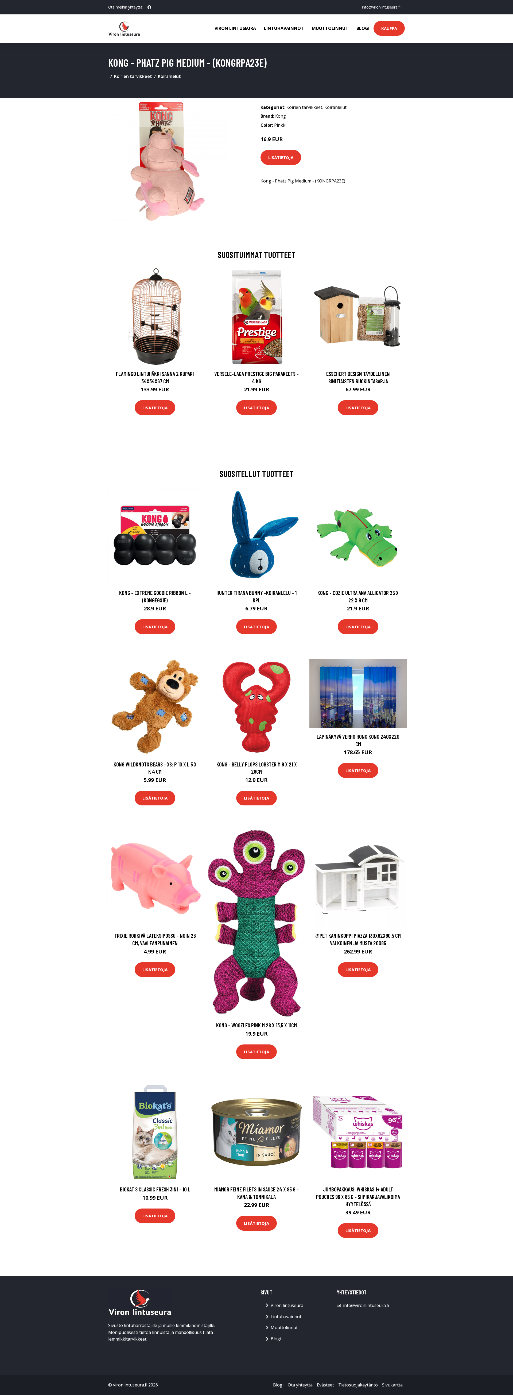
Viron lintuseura (235, 28)
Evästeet (325, 1385)
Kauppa (389, 28)
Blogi (363, 28)
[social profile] (149, 7)
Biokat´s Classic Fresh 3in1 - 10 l (155, 1189)
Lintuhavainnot (284, 28)
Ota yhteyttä (300, 1385)
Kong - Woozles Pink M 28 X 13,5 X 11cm (256, 1025)
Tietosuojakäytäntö (358, 1385)
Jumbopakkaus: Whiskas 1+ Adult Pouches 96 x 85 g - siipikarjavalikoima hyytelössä (358, 1196)
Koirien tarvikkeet (133, 76)
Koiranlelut (169, 76)
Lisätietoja (280, 157)
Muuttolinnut (330, 28)
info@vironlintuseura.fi (381, 7)
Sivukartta (392, 1385)
